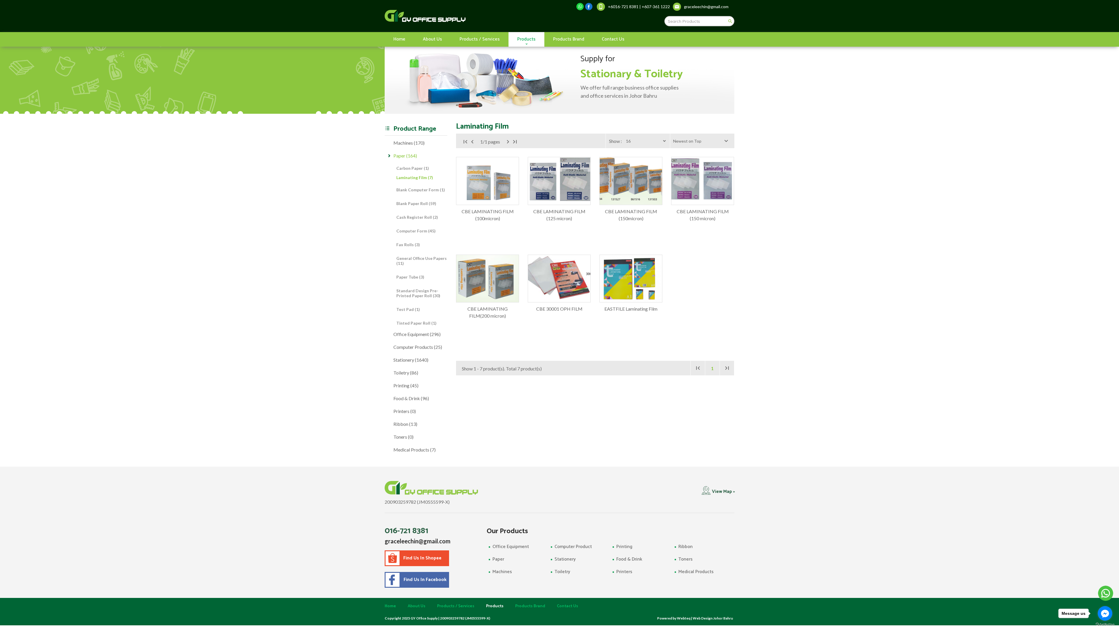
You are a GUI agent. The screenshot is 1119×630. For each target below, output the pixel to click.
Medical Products (696, 572)
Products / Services (480, 39)
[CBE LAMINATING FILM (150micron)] (631, 181)
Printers (624, 572)
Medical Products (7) (414, 449)
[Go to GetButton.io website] (1105, 624)
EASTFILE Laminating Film (630, 309)
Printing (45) (405, 385)
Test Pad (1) (408, 309)
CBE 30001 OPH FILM (559, 309)
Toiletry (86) (405, 372)
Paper (498, 559)
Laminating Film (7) (414, 177)
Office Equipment (510, 547)
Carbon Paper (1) (412, 168)
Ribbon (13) (405, 424)
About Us (432, 39)
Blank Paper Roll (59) (416, 203)
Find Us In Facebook (423, 580)
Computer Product (573, 547)
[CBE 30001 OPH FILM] (559, 278)
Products (526, 39)
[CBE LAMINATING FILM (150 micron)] (702, 181)
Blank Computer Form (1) (420, 189)
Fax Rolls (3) (408, 244)
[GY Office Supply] (456, 16)
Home (399, 39)
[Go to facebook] (1105, 613)
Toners (685, 559)
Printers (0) (404, 411)
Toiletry (562, 572)
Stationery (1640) (410, 360)
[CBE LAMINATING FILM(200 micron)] (487, 278)
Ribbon (685, 547)
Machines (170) (409, 143)
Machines (502, 572)
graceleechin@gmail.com (418, 541)
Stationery (565, 559)
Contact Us (613, 39)
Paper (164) (405, 155)
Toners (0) (403, 437)
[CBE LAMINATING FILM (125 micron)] (559, 181)
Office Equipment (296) (417, 334)
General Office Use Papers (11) (421, 261)
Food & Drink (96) (411, 398)
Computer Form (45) (416, 230)
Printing (624, 547)
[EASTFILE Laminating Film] (631, 278)
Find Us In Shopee (422, 558)
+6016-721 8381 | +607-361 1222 (639, 6)
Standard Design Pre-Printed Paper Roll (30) (418, 293)
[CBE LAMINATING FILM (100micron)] (487, 181)
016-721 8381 (406, 531)
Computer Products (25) (417, 347)
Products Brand (568, 39)
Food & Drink (629, 559)
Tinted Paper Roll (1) (416, 323)
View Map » (723, 492)
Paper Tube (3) (410, 276)
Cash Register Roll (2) (417, 217)
